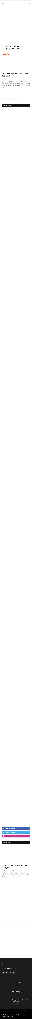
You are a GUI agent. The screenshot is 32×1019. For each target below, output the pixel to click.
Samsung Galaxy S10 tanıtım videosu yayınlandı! (19, 992)
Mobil (15, 1014)
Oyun (19, 1014)
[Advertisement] (16, 27)
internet (11, 1014)
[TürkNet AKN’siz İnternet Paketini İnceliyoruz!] (16, 854)
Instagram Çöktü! (16, 983)
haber (5, 79)
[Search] (29, 4)
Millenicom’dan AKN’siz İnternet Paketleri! (15, 74)
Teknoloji (24, 1014)
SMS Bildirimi (11, 1016)
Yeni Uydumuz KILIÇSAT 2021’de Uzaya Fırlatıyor (20, 1000)
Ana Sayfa (5, 1014)
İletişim (5, 1016)
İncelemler (5, 54)
